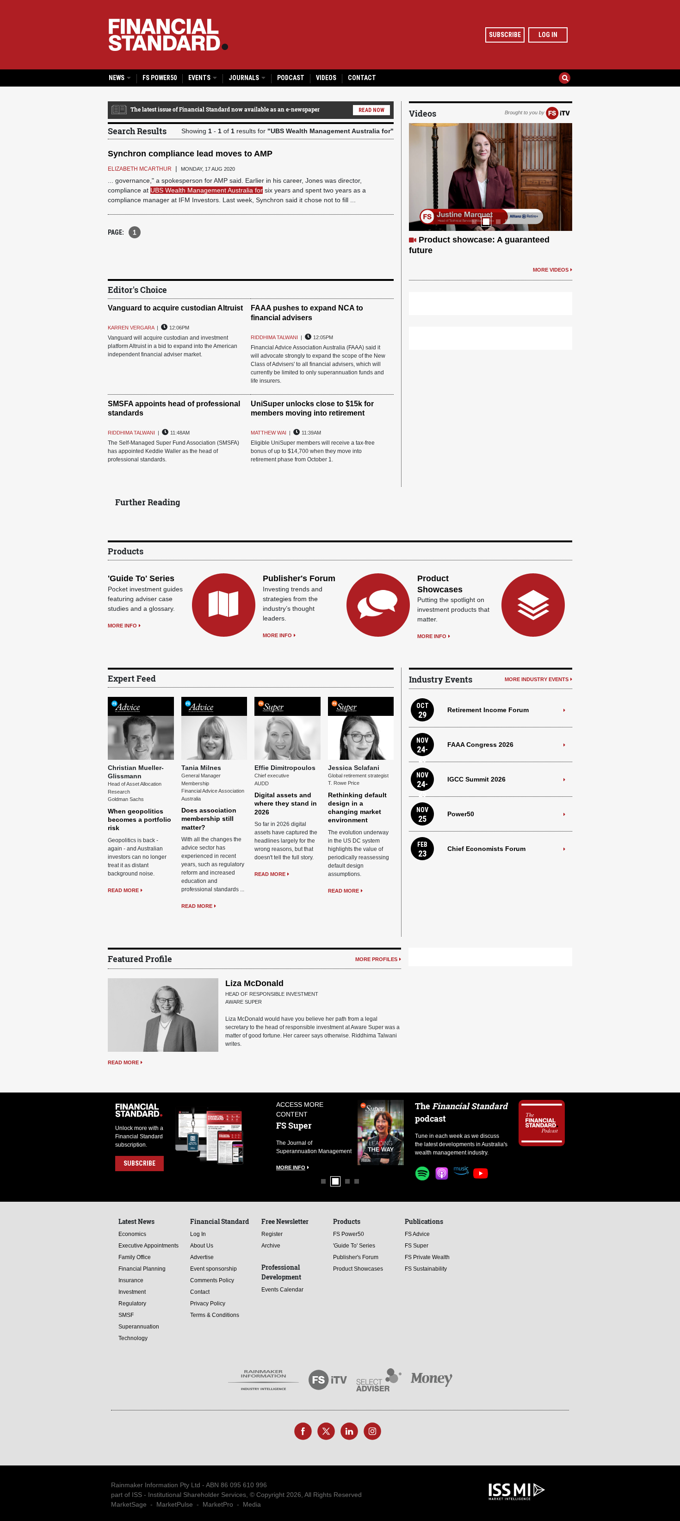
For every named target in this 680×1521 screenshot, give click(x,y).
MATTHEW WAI (268, 432)
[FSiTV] (558, 112)
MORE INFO (122, 625)
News (117, 78)
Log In (547, 35)
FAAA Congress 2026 (480, 744)
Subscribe (505, 35)
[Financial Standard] (168, 35)
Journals (244, 78)
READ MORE (123, 890)
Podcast (290, 78)
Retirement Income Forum (488, 710)
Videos (326, 78)
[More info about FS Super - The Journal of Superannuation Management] (381, 1132)
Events (200, 78)
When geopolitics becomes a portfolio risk (139, 819)
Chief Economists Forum (486, 848)
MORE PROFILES (376, 959)
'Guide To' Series (141, 578)
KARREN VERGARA (131, 327)
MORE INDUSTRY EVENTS (537, 679)
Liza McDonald (254, 983)
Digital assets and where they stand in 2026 (285, 803)
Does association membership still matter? (208, 819)
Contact (362, 78)
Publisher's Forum (299, 578)
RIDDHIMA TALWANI (274, 337)
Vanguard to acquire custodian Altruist (175, 308)
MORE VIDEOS (551, 270)
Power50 (460, 814)
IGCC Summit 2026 (476, 779)
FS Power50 (159, 78)
